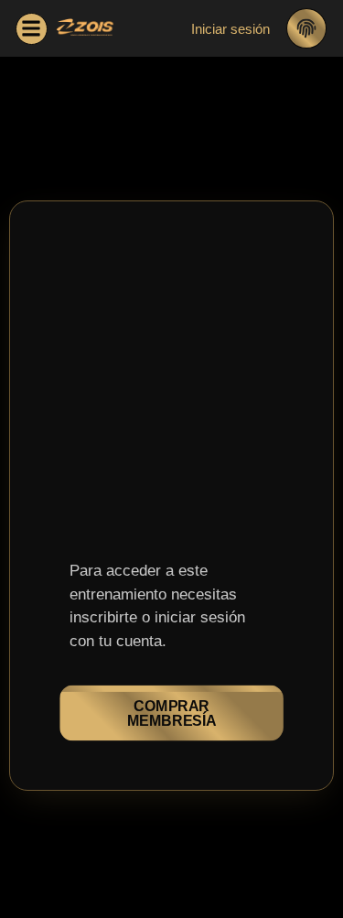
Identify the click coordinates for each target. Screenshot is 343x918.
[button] (32, 29)
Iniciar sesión (230, 29)
